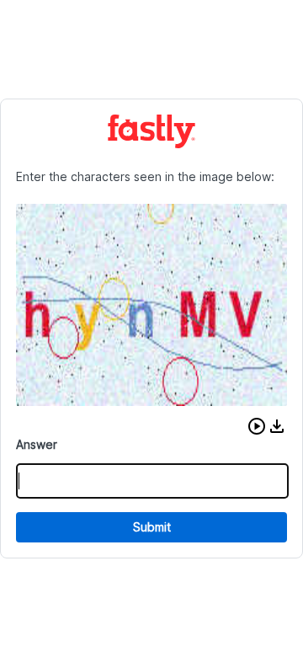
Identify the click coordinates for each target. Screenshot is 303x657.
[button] (257, 426)
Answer (36, 444)
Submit (152, 527)
